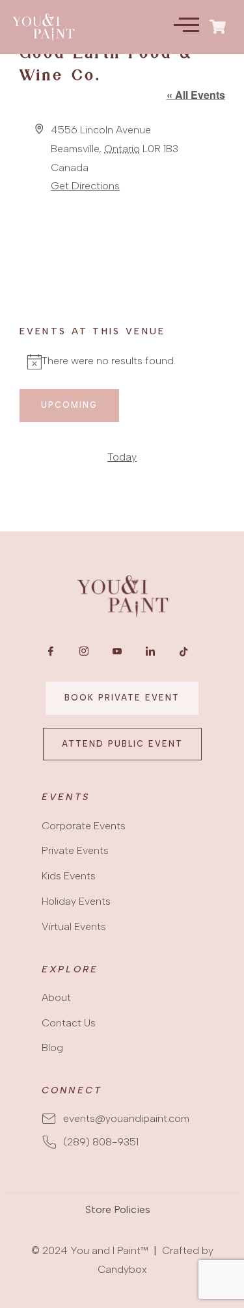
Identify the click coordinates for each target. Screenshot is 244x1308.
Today (122, 457)
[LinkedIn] (150, 654)
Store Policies (117, 1209)
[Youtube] (117, 654)
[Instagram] (84, 654)
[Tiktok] (183, 654)
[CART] (218, 26)
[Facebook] (50, 654)
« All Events (196, 94)
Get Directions (85, 186)
